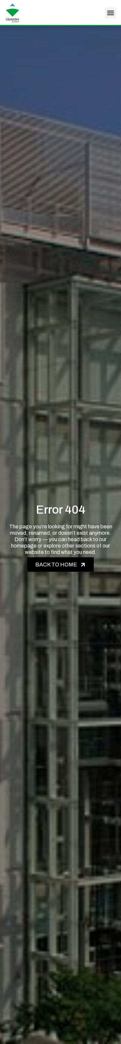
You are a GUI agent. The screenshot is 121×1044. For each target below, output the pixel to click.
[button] (110, 12)
